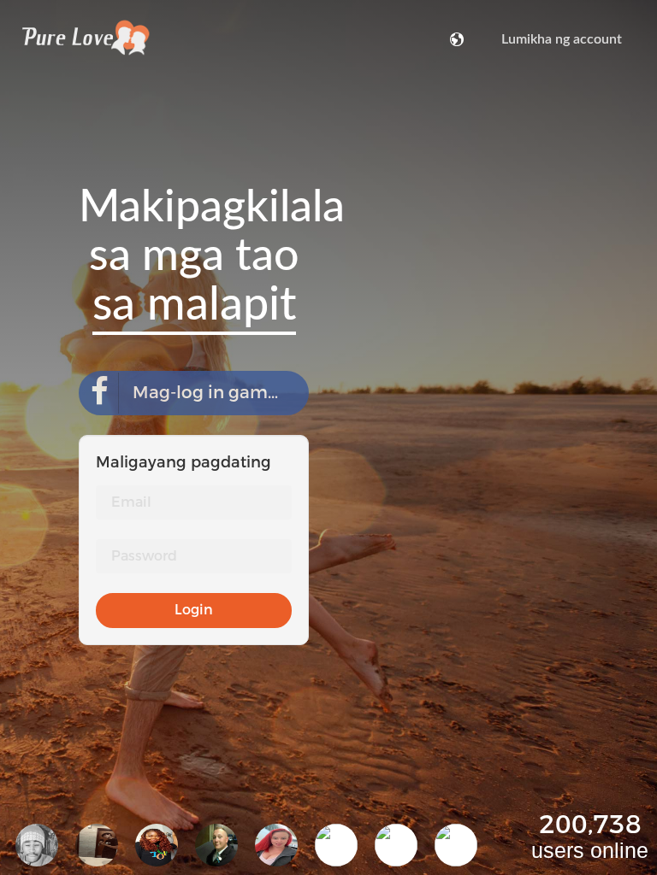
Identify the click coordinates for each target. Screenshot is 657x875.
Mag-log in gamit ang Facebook (221, 392)
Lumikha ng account (561, 39)
